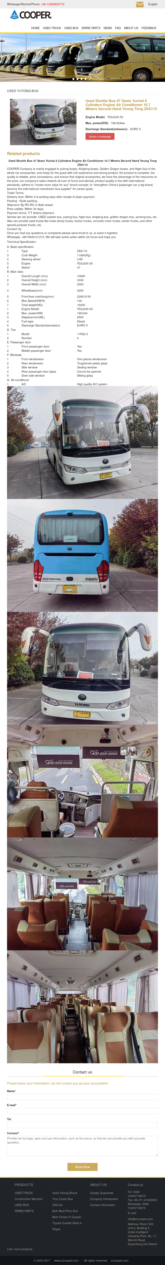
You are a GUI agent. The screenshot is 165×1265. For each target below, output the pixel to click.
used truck (35, 221)
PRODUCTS (24, 1184)
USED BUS (71, 28)
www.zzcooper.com (66, 1260)
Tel (9, 1119)
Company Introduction (104, 1199)
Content (13, 1133)
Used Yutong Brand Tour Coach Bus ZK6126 (64, 1199)
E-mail (11, 1105)
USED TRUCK (52, 28)
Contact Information (102, 1205)
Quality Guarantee (101, 1193)
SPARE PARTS (90, 28)
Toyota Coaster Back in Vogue (67, 1226)
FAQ (118, 28)
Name (11, 1091)
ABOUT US (131, 28)
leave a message (100, 136)
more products (23, 1249)
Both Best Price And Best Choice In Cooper (66, 1214)
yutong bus (67, 169)
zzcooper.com (120, 1260)
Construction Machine (28, 1199)
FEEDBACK (148, 28)
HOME (35, 28)
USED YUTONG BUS (22, 90)
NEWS (108, 28)
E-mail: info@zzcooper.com (140, 1216)
